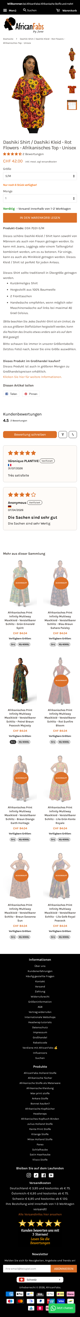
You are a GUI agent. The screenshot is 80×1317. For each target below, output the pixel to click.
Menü (12, 10)
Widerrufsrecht (40, 996)
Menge (8, 191)
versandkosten (49, 161)
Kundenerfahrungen (40, 971)
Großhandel (40, 1037)
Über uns (40, 965)
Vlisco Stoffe (40, 1159)
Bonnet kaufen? (40, 1103)
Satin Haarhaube (40, 1154)
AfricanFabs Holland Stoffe (40, 1072)
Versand (40, 986)
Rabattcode (40, 1042)
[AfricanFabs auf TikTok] (36, 1176)
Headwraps (40, 1113)
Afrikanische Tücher (40, 1077)
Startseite (8, 39)
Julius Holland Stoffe (40, 1123)
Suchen (40, 1057)
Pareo (40, 1144)
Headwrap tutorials (40, 1022)
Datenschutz (40, 1027)
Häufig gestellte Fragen (40, 976)
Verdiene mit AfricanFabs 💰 (40, 1047)
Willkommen (14, 4)
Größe (7, 169)
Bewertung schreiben (30, 434)
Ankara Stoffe (40, 1098)
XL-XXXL (24, 644)
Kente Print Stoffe (40, 1129)
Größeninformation (40, 1001)
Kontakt (40, 981)
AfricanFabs (53, 1287)
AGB (40, 1006)
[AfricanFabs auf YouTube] (51, 1176)
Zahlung (40, 991)
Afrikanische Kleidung (40, 1088)
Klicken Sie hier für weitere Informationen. (32, 377)
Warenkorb (69, 10)
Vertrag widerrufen (40, 1011)
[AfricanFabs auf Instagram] (28, 1176)
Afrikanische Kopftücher (40, 1108)
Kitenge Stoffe (40, 1134)
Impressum (40, 1032)
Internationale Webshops (40, 1017)
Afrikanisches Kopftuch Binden (40, 1118)
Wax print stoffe (40, 1093)
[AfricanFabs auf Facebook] (43, 1176)
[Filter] (62, 434)
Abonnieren (63, 1269)
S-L (13, 644)
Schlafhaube (40, 1149)
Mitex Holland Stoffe (40, 1139)
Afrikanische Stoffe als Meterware (40, 1083)
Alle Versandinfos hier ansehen (40, 1214)
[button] (13, 154)
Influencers (40, 1052)
